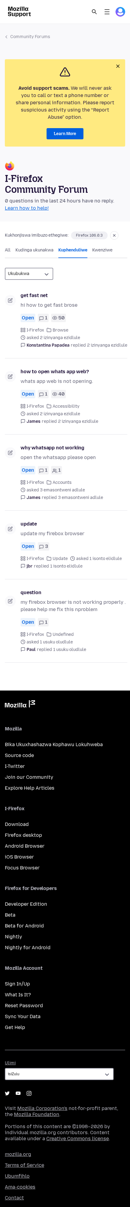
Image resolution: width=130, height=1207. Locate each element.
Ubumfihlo (17, 1176)
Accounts (62, 482)
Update (60, 558)
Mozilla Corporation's (42, 1108)
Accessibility (66, 406)
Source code (19, 755)
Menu (107, 12)
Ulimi (10, 1063)
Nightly (13, 937)
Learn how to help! (27, 208)
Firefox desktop (23, 835)
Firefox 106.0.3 (89, 235)
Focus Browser (22, 868)
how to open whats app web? (55, 371)
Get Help (15, 1027)
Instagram (29, 1093)
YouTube (18, 1093)
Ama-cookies (20, 1187)
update (29, 524)
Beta (10, 915)
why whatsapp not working (52, 448)
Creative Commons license (77, 1138)
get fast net (34, 295)
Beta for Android (24, 926)
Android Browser (24, 846)
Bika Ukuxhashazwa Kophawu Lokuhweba (54, 744)
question (31, 592)
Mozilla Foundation (36, 1114)
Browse (60, 330)
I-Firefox (35, 330)
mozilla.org (18, 1154)
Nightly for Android (27, 947)
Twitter (7, 1093)
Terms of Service (24, 1165)
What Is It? (18, 995)
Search (94, 12)
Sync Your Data (23, 1016)
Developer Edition (26, 904)
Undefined (63, 634)
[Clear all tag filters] (114, 235)
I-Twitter (15, 766)
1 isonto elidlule (66, 566)
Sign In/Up (17, 984)
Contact (14, 1198)
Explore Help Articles (29, 788)
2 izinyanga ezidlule (107, 345)
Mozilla (20, 705)
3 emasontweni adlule (80, 497)
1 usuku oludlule (69, 649)
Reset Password (24, 1005)
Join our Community (29, 777)
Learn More (65, 133)
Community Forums (30, 36)
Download (17, 824)
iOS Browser (19, 857)
